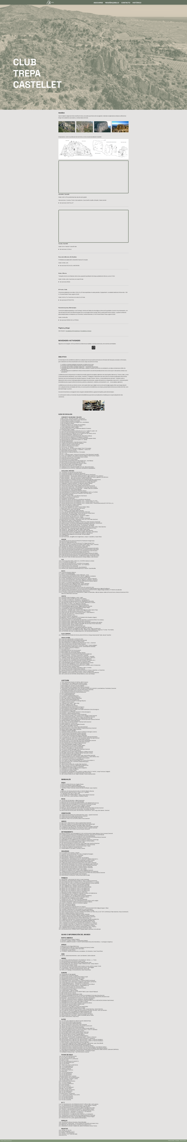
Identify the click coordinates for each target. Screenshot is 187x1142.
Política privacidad (171, 1140)
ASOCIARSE (98, 3)
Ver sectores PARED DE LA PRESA (69, 320)
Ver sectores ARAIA (65, 281)
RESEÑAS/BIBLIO (112, 3)
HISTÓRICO (137, 3)
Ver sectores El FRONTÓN (67, 300)
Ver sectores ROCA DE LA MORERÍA (69, 265)
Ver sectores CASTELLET (67, 203)
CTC (52, 2)
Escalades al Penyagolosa (73, 331)
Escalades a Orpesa (86, 331)
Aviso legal (177, 1140)
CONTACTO (125, 3)
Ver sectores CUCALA (65, 249)
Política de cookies (183, 1140)
